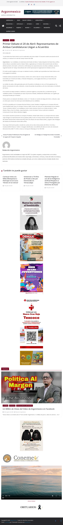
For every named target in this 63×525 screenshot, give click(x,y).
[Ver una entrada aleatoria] (60, 26)
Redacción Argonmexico (19, 50)
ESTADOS (29, 24)
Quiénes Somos (10, 31)
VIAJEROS (18, 27)
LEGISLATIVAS (39, 20)
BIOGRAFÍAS (47, 27)
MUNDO (27, 27)
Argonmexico (11, 11)
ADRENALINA (9, 20)
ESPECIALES (20, 24)
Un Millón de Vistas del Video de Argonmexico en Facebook (28, 409)
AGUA (18, 20)
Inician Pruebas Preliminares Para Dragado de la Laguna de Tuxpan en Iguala (16, 136)
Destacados (6, 40)
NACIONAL (46, 24)
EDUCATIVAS (9, 24)
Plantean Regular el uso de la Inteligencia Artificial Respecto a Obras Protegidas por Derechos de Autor (52, 181)
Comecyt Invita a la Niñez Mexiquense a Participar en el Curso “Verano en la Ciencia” (10, 180)
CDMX (37, 24)
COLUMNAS (37, 27)
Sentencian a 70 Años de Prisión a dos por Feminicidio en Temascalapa (31, 180)
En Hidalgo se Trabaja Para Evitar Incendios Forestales (47, 136)
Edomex (12, 40)
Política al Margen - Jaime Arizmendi (24, 405)
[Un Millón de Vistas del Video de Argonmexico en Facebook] (31, 387)
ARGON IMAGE (31, 501)
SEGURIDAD (9, 27)
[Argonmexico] (3, 26)
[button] (14, 20)
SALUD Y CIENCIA (26, 20)
